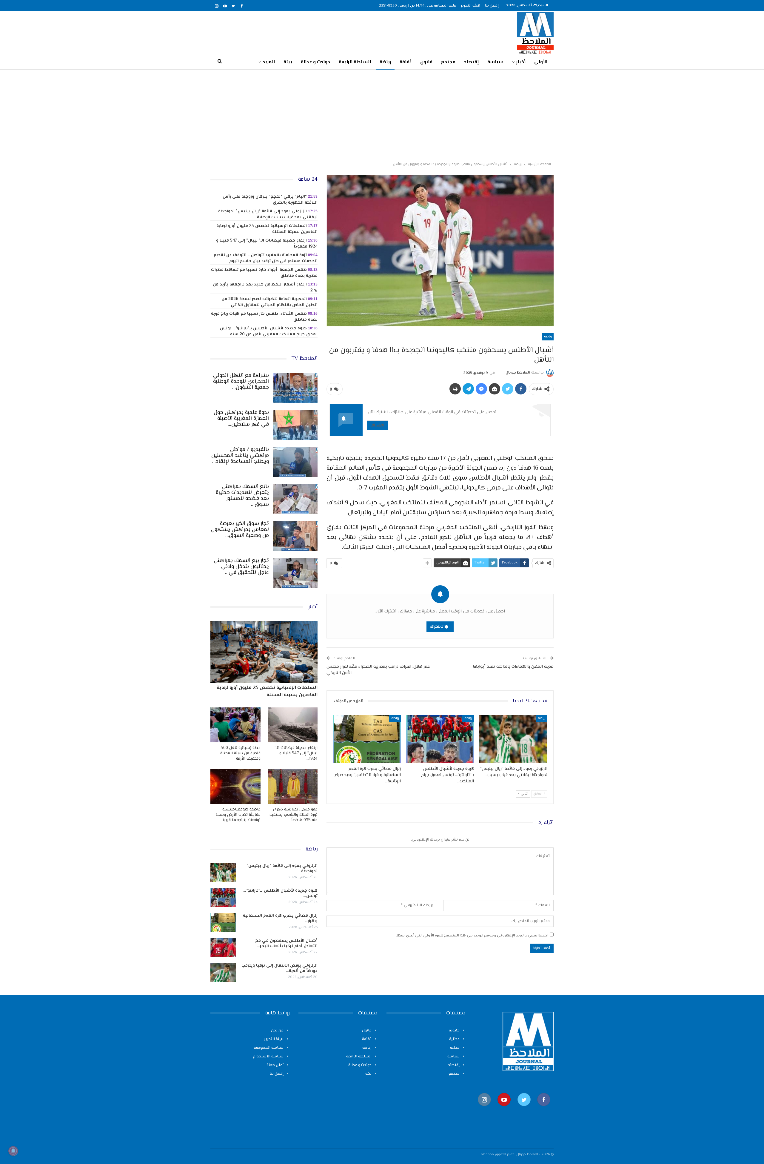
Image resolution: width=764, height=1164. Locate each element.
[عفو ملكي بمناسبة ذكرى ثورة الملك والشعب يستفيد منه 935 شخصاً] (293, 786)
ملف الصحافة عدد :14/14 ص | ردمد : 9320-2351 (417, 6)
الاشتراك (377, 425)
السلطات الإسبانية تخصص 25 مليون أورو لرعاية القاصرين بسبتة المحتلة (267, 229)
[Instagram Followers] (484, 1109)
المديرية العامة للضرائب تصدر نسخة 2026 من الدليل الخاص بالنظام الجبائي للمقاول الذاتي (269, 302)
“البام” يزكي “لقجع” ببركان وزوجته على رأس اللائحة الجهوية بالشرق (270, 200)
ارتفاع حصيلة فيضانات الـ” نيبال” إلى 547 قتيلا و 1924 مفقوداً (267, 243)
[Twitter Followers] (524, 1109)
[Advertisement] (382, 114)
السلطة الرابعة (355, 62)
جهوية (454, 1031)
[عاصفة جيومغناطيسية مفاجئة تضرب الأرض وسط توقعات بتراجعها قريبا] (235, 786)
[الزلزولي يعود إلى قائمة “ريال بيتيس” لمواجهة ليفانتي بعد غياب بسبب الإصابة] (513, 738)
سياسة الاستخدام (268, 1056)
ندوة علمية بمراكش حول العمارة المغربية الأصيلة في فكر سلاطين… (241, 419)
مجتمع (448, 62)
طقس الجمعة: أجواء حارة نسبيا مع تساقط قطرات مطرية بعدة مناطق (264, 273)
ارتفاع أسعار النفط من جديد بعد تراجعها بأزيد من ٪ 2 (265, 287)
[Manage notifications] (13, 1151)
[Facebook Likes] (544, 1109)
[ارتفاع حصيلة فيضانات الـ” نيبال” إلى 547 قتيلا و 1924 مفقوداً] (293, 724)
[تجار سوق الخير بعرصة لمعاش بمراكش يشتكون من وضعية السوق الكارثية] (295, 536)
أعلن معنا (275, 1065)
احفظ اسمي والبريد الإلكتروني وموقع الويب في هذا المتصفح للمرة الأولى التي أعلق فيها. (472, 936)
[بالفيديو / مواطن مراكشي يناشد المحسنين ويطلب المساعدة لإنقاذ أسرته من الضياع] (295, 462)
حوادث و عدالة (315, 62)
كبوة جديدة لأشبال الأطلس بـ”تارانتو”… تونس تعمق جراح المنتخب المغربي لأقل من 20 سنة (269, 331)
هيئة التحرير (470, 6)
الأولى (540, 62)
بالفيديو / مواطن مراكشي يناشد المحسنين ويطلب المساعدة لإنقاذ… (240, 456)
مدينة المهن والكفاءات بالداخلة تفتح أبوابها (513, 666)
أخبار (521, 62)
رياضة (385, 62)
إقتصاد (471, 62)
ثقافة (406, 62)
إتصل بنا (492, 6)
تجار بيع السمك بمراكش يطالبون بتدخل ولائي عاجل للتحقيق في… (241, 567)
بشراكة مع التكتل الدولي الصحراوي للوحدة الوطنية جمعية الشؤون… (241, 381)
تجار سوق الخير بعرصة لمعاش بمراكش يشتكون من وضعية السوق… (240, 530)
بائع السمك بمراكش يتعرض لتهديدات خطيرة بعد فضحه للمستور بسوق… (242, 496)
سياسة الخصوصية (269, 1048)
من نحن (277, 1031)
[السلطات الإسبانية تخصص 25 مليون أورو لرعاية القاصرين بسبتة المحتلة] (264, 652)
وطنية (454, 1039)
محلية (455, 1048)
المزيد (269, 62)
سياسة (495, 62)
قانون (426, 62)
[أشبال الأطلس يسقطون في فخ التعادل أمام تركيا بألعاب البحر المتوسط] (223, 947)
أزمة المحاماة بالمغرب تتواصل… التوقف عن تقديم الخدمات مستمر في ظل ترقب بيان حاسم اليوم (266, 258)
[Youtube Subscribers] (504, 1109)
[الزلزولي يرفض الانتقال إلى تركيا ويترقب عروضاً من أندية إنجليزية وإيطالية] (223, 972)
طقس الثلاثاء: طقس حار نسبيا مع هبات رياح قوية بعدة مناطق (264, 317)
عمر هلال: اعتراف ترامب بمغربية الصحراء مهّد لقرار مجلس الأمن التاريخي (378, 669)
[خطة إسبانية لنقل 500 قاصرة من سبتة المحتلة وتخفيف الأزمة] (235, 724)
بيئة (288, 62)
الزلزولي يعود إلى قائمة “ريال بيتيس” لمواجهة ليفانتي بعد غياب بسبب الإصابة (268, 214)
